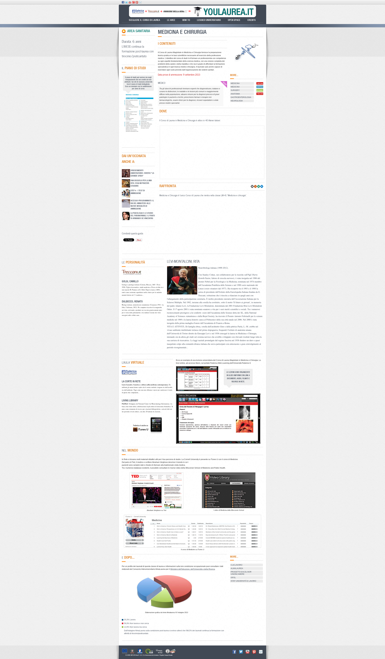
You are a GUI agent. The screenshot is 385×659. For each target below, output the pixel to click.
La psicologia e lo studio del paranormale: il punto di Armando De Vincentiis (143, 216)
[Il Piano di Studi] (138, 114)
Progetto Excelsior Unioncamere (241, 573)
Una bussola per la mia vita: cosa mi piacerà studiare (141, 183)
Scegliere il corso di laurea (144, 20)
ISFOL (233, 578)
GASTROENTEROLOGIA (241, 97)
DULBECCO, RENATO (132, 301)
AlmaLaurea (237, 568)
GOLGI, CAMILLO (130, 281)
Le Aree (171, 20)
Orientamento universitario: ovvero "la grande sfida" (142, 173)
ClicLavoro (236, 565)
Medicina (235, 83)
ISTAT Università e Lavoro (243, 581)
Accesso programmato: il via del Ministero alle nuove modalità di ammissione (142, 204)
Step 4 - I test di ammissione (138, 191)
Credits (251, 20)
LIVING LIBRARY (130, 400)
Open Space (234, 20)
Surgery (235, 90)
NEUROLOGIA (237, 101)
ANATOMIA (235, 94)
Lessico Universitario (209, 20)
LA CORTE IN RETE (131, 381)
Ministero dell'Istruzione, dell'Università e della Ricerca (192, 569)
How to (186, 20)
